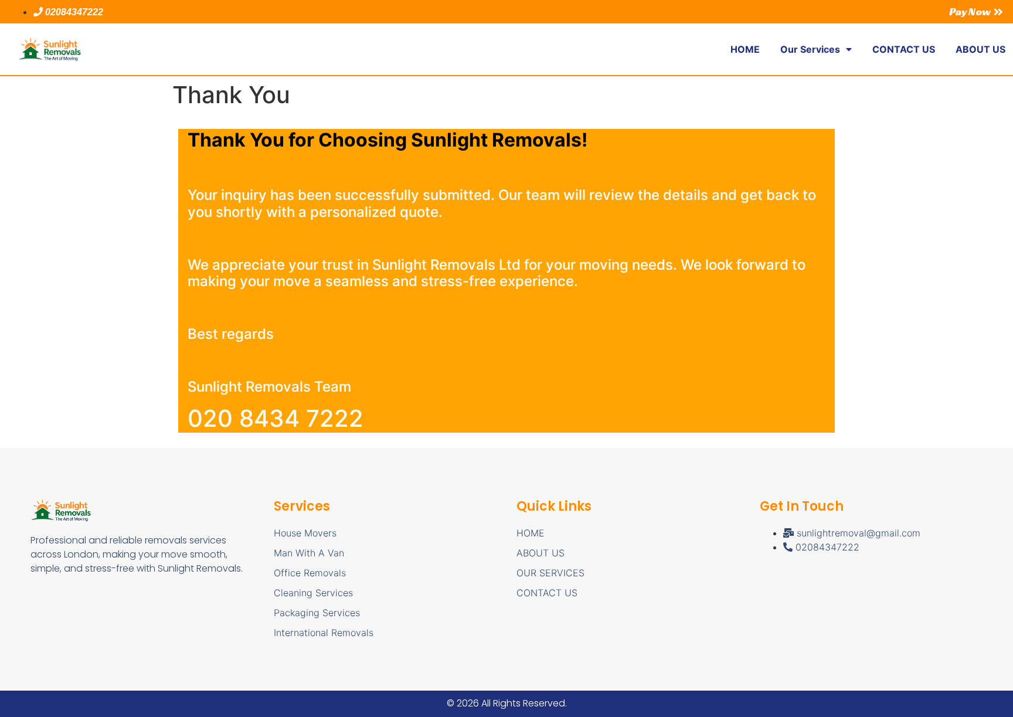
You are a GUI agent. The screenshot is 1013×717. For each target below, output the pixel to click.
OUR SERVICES (550, 573)
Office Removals (310, 573)
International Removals (323, 632)
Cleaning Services (313, 593)
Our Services (810, 49)
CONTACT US (903, 49)
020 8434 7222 (275, 418)
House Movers (305, 533)
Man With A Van (309, 553)
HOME (745, 49)
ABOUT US (980, 49)
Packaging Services (317, 613)
